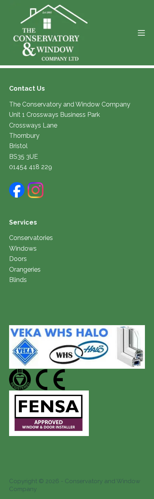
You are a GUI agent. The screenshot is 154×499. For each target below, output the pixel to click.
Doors (18, 259)
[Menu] (141, 32)
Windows (23, 248)
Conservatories (31, 238)
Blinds (18, 280)
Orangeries (25, 269)
